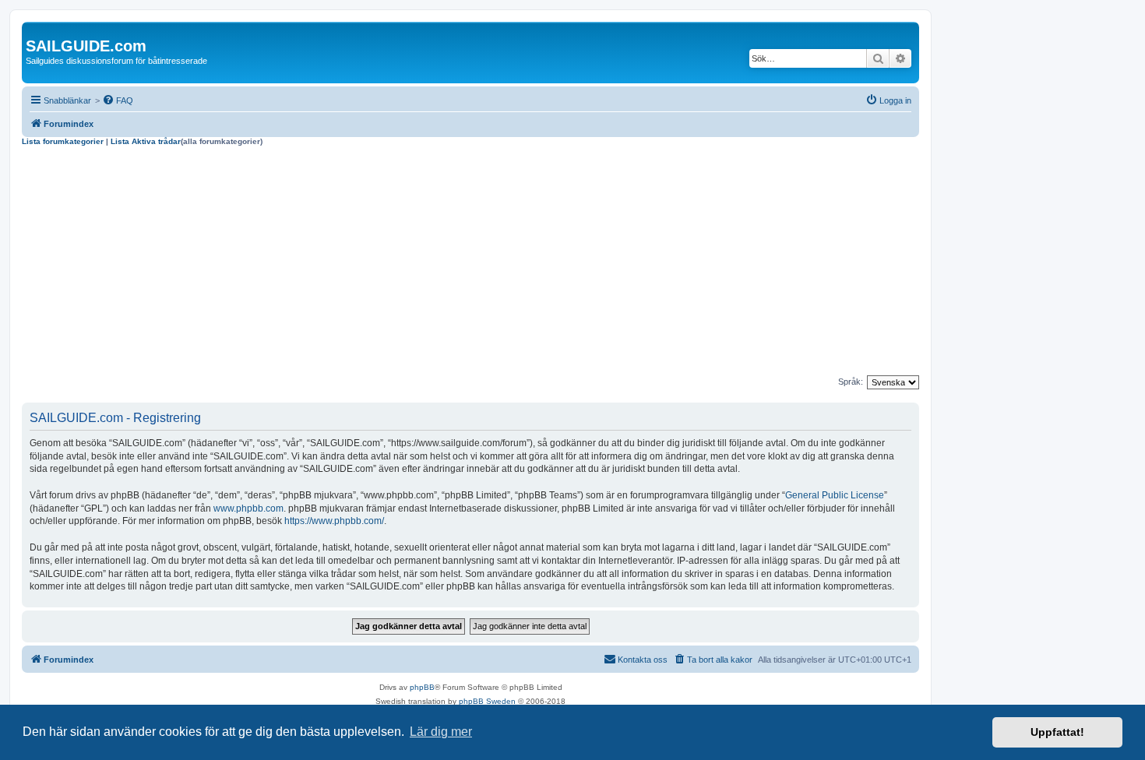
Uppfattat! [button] (1057, 732)
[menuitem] (117, 100)
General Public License (834, 495)
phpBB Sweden (487, 701)
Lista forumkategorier (63, 141)
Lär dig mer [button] (441, 731)
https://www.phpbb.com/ (334, 520)
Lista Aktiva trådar (146, 141)
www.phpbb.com (248, 508)
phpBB (422, 687)
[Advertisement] (470, 263)
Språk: (850, 381)
